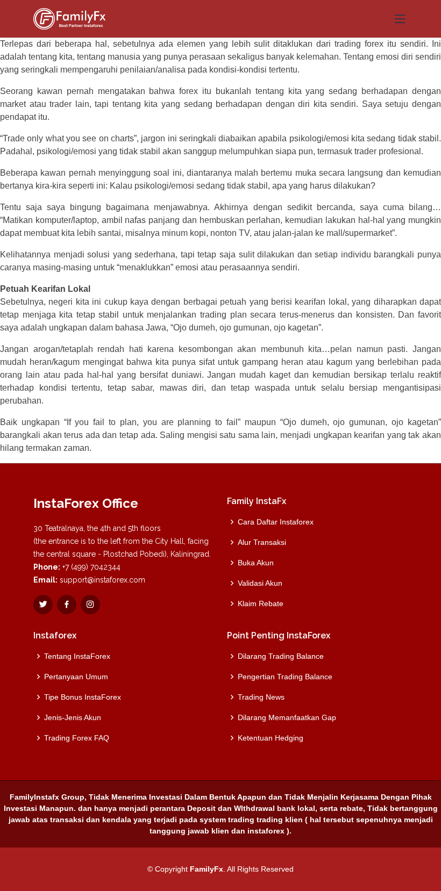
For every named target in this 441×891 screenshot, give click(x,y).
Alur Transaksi (262, 542)
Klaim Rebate (260, 603)
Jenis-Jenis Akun (72, 717)
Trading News (261, 697)
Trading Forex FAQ (76, 738)
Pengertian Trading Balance (285, 676)
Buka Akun (256, 562)
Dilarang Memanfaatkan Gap (287, 717)
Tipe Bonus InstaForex (82, 697)
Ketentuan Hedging (270, 738)
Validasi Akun (260, 583)
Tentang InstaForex (77, 656)
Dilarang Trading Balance (281, 656)
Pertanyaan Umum (76, 676)
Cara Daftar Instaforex (276, 522)
